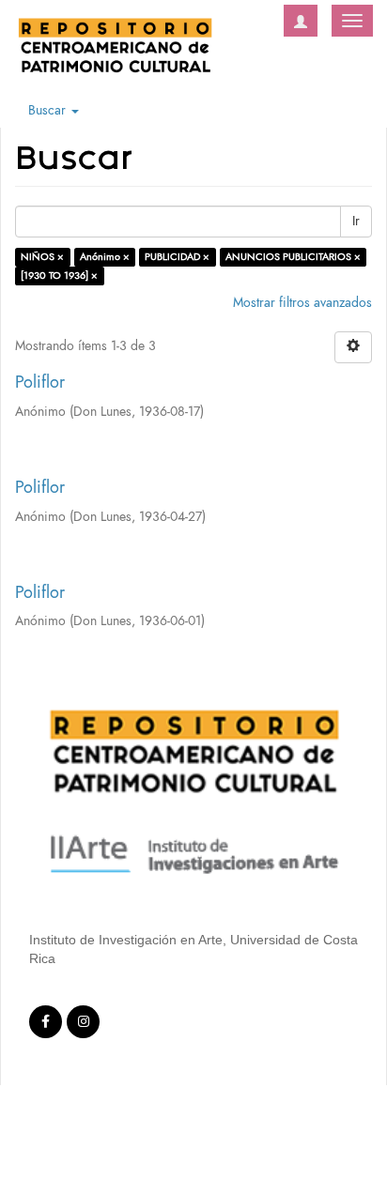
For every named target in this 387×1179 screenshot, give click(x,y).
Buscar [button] (49, 110)
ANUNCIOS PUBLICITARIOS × (293, 257)
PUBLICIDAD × (177, 257)
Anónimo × (105, 257)
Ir (356, 221)
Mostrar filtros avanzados (302, 303)
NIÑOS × (42, 257)
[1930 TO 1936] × (59, 275)
